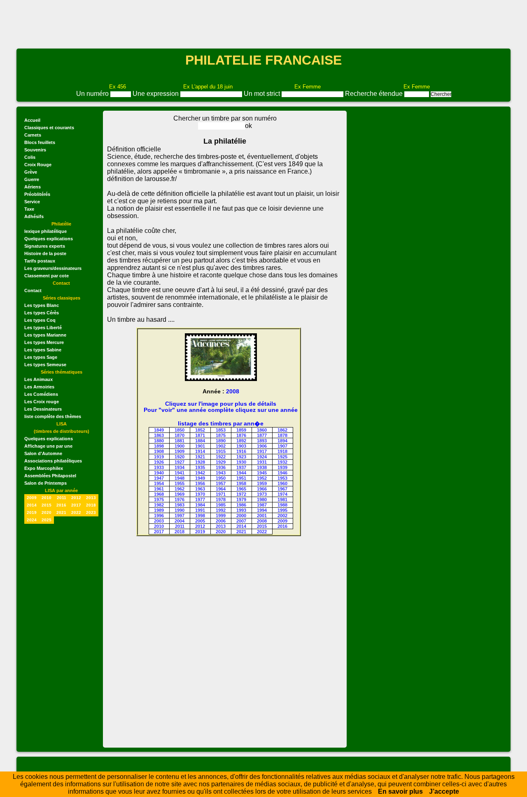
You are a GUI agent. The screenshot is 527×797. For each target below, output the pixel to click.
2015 (46, 505)
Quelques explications (48, 238)
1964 (221, 488)
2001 (262, 515)
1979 (241, 499)
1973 (262, 494)
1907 (282, 446)
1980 (262, 499)
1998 (200, 515)
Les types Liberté (43, 327)
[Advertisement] (263, 23)
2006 (221, 520)
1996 (159, 515)
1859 (241, 430)
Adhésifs (34, 216)
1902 (221, 446)
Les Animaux (38, 379)
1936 (221, 467)
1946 (282, 472)
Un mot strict (263, 93)
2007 (241, 520)
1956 (200, 483)
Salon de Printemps (45, 483)
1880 (159, 440)
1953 (282, 478)
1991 (200, 510)
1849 (159, 430)
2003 (159, 520)
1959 (262, 483)
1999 (221, 515)
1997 (179, 515)
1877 (262, 435)
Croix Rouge (37, 164)
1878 (282, 435)
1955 (179, 483)
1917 (262, 451)
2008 (262, 520)
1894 (282, 440)
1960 (282, 483)
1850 (179, 430)
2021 (61, 512)
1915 (221, 451)
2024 (32, 520)
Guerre (31, 179)
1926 (159, 462)
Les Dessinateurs (43, 409)
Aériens (32, 186)
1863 (159, 435)
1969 (179, 494)
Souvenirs (35, 149)
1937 (241, 467)
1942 (200, 472)
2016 (61, 505)
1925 (282, 456)
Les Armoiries (39, 386)
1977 (200, 499)
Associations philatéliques (53, 460)
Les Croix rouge (41, 401)
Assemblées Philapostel (50, 475)
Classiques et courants (49, 127)
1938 (262, 467)
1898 (159, 446)
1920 (179, 456)
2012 (76, 497)
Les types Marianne (45, 334)
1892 (241, 440)
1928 (200, 462)
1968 (159, 494)
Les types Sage (40, 357)
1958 (241, 483)
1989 (159, 510)
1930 (241, 462)
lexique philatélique (45, 231)
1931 (262, 462)
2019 (32, 512)
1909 (179, 451)
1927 (179, 462)
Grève (30, 172)
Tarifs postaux (39, 260)
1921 (200, 456)
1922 (221, 456)
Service (32, 201)
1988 (282, 504)
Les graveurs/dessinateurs (53, 268)
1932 (282, 462)
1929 (221, 462)
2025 (46, 520)
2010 (46, 497)
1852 (200, 430)
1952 (262, 478)
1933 (159, 467)
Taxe (29, 209)
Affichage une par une (48, 446)
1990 (179, 510)
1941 (179, 472)
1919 (159, 456)
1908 (159, 451)
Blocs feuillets (39, 142)
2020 (46, 512)
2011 (61, 497)
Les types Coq (40, 320)
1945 (262, 472)
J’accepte (444, 791)
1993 (241, 510)
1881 (179, 440)
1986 (241, 504)
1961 (159, 488)
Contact (33, 290)
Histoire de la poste (45, 253)
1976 (179, 499)
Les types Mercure (44, 342)
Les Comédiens (41, 394)
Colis (29, 157)
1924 (262, 456)
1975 (159, 499)
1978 (221, 499)
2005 (200, 520)
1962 (179, 488)
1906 (262, 446)
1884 (200, 440)
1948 (179, 478)
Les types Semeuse (45, 364)
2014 (32, 505)
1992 (221, 510)
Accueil (32, 120)
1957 (221, 483)
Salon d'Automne (43, 453)
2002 (282, 515)
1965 (241, 488)
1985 (221, 504)
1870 (179, 435)
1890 (221, 440)
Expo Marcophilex (43, 468)
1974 (282, 494)
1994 (262, 510)
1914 (200, 451)
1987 (262, 504)
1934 (179, 467)
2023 (91, 512)
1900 (179, 446)
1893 (262, 440)
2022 (76, 512)
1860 (262, 430)
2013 (91, 497)
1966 (262, 488)
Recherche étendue (374, 93)
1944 (241, 472)
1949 (200, 478)
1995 (282, 510)
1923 (241, 456)
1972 (241, 494)
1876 (241, 435)
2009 (32, 497)
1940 (159, 472)
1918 (282, 451)
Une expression (156, 93)
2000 (241, 515)
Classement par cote (46, 275)
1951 (241, 478)
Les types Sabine (42, 349)
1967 (282, 488)
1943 (221, 472)
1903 (241, 446)
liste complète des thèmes (52, 416)
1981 (282, 499)
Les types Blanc (41, 305)
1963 (200, 488)
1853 (221, 430)
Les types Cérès (41, 312)
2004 (179, 520)
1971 (221, 494)
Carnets (32, 134)
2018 (91, 505)
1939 (282, 467)
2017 (76, 505)
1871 (200, 435)
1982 (159, 504)
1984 (200, 504)
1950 (221, 478)
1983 (179, 504)
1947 (159, 478)
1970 (200, 494)
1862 (282, 430)
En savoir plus (400, 791)
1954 (159, 483)
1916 (241, 451)
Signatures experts (44, 246)
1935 (200, 467)
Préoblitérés (37, 194)
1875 (221, 435)
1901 (200, 446)
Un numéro (93, 93)
